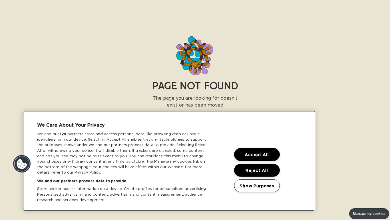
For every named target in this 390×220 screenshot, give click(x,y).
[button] (22, 164)
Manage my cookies (369, 214)
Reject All (257, 170)
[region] (169, 161)
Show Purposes (257, 185)
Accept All (257, 154)
